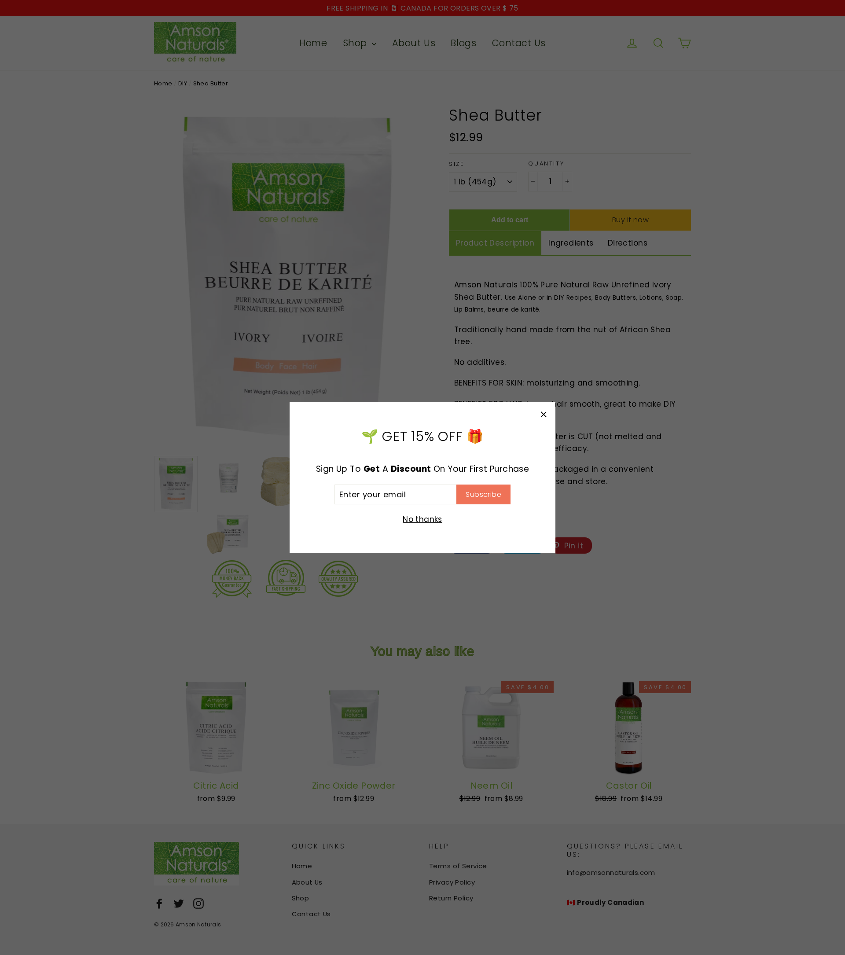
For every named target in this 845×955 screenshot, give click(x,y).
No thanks (422, 519)
